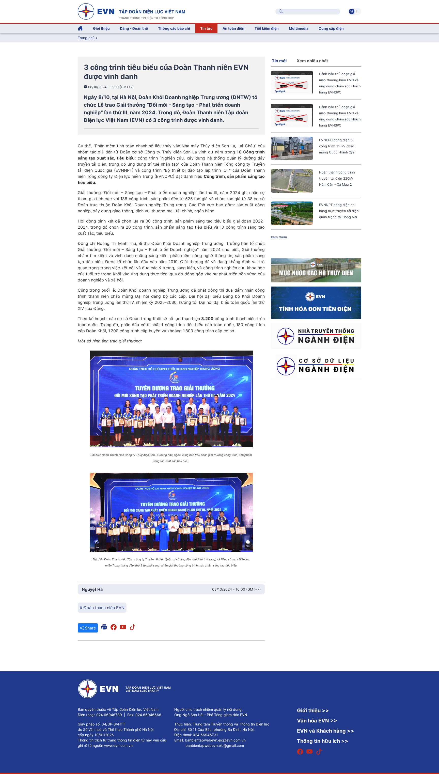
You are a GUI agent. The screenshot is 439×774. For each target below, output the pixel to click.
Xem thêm (279, 237)
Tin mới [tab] (279, 60)
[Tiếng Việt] (131, 10)
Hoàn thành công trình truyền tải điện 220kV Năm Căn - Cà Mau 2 (337, 178)
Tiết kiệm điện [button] (267, 28)
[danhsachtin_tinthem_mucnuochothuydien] (316, 270)
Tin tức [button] (206, 28)
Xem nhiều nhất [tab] (312, 60)
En (357, 11)
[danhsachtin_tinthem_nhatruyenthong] (316, 335)
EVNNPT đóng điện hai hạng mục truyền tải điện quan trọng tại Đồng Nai (339, 211)
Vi (352, 11)
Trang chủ (86, 38)
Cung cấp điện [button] (331, 28)
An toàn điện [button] (233, 28)
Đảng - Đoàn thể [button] (134, 28)
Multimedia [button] (298, 28)
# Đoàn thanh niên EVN (102, 607)
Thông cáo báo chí (174, 28)
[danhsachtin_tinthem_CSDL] (316, 365)
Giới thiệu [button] (101, 28)
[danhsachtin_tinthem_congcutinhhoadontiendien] (316, 302)
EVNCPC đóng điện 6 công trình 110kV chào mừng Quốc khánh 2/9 (336, 146)
